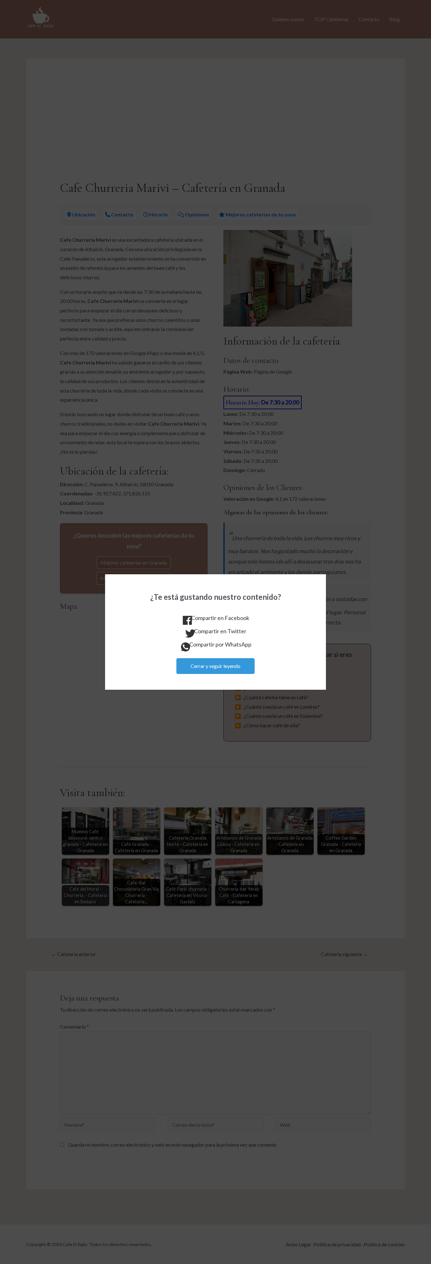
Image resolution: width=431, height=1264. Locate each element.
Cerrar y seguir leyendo (215, 666)
